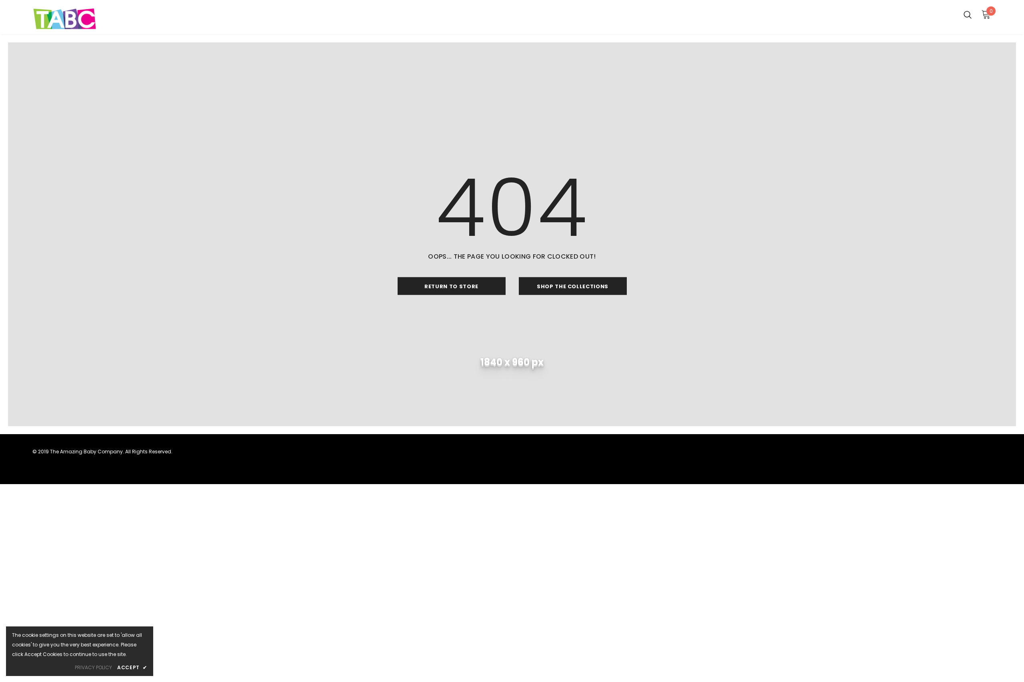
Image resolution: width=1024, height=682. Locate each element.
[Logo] (79, 19)
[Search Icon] (968, 14)
